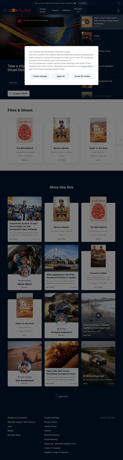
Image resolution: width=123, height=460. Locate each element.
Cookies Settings (40, 76)
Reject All (61, 76)
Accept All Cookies (82, 76)
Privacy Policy (87, 66)
